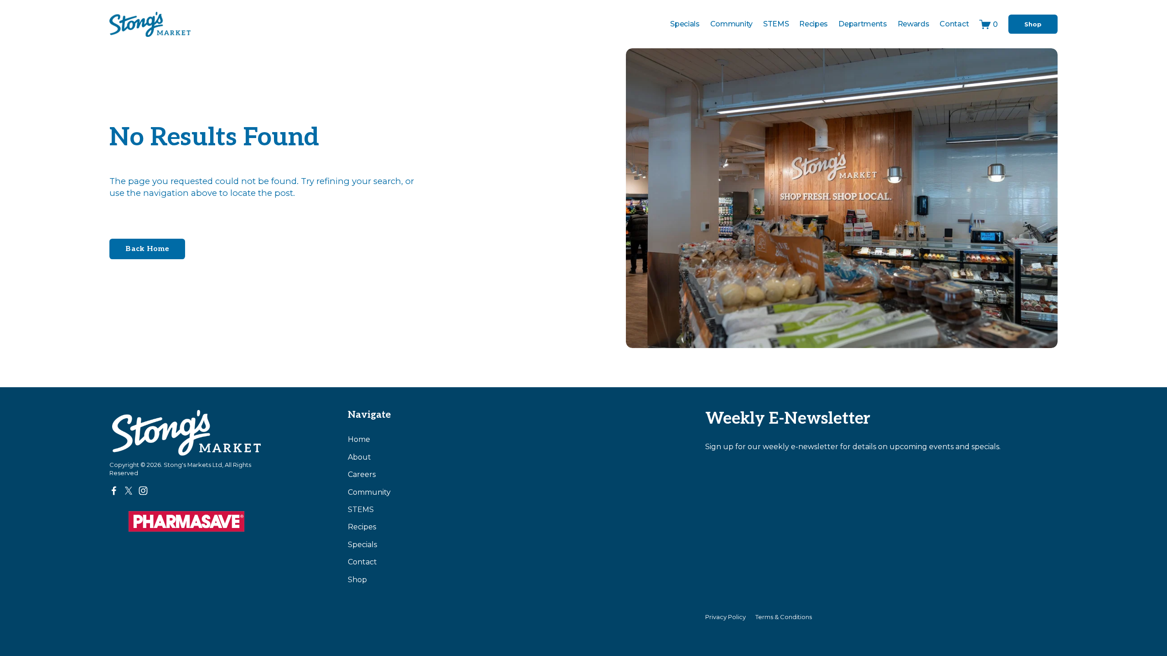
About (359, 457)
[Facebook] (114, 490)
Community (731, 24)
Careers (362, 474)
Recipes (813, 24)
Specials (684, 24)
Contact (954, 24)
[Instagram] (143, 490)
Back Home (147, 249)
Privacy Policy (725, 616)
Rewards (913, 24)
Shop (1033, 24)
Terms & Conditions (783, 616)
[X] (128, 490)
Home (359, 439)
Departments (862, 24)
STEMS (361, 509)
